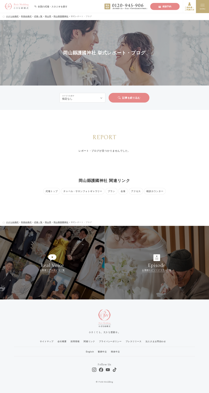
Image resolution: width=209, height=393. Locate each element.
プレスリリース (133, 341)
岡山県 (48, 16)
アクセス (136, 191)
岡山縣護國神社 (61, 16)
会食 (123, 191)
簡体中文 (115, 351)
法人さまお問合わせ (155, 341)
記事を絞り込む (131, 97)
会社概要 (62, 341)
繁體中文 (102, 351)
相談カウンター (154, 191)
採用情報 (75, 341)
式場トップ (52, 191)
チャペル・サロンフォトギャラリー (82, 191)
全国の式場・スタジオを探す (52, 6)
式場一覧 (38, 16)
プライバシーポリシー (110, 341)
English (90, 351)
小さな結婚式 (12, 16)
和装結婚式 (26, 16)
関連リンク (89, 341)
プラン (111, 191)
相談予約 (167, 6)
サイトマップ (46, 341)
